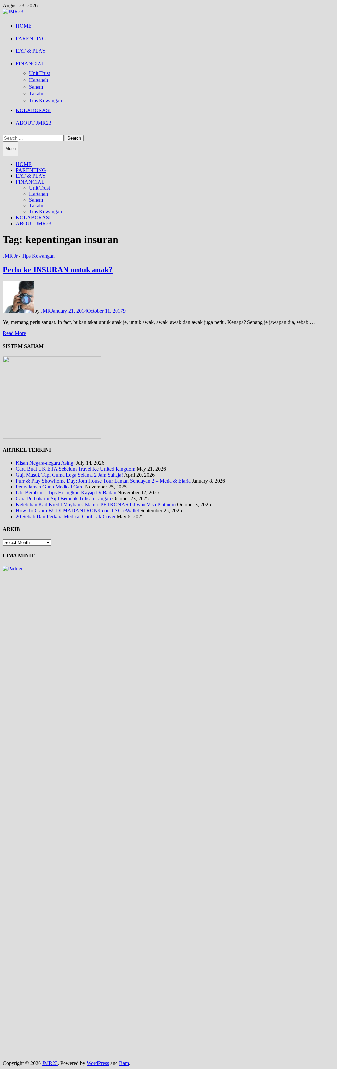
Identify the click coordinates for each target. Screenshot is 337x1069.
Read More (14, 333)
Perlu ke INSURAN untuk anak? (58, 270)
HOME (24, 26)
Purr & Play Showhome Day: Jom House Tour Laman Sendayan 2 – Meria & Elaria (103, 481)
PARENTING (31, 38)
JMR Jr (10, 256)
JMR (46, 311)
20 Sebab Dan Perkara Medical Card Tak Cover (66, 516)
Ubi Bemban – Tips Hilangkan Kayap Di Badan (66, 492)
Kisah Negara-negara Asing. (45, 463)
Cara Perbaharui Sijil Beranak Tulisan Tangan (63, 498)
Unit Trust (39, 73)
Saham (36, 87)
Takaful (37, 93)
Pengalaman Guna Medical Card (50, 486)
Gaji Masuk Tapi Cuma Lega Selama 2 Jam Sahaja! (69, 475)
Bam (124, 1063)
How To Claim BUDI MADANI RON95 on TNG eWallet (77, 510)
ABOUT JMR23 (33, 123)
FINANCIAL (30, 63)
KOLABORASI (33, 110)
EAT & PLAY (31, 51)
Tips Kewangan (45, 100)
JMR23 (50, 1063)
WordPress (98, 1063)
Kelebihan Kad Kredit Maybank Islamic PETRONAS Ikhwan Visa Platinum (96, 504)
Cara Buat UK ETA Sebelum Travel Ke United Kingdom (75, 469)
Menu (10, 148)
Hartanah (38, 80)
